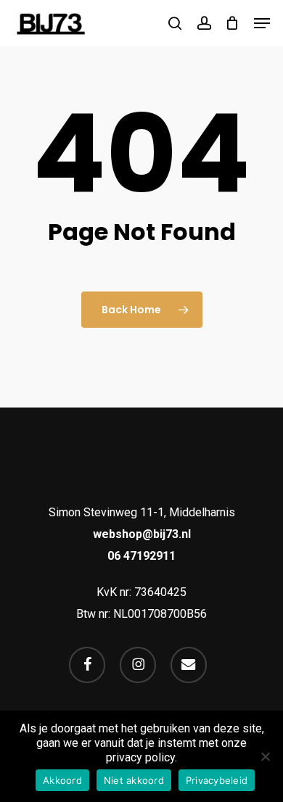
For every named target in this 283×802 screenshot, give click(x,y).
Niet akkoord (134, 780)
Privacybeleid (216, 780)
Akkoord (62, 780)
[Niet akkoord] (265, 756)
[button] (262, 23)
